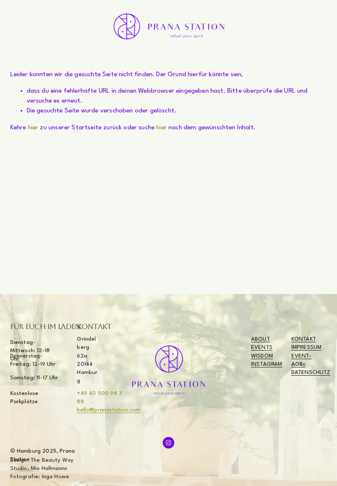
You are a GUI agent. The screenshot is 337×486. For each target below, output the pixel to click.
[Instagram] (168, 443)
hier (33, 127)
